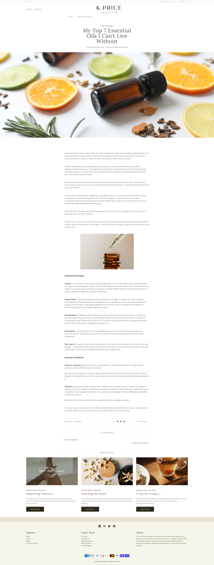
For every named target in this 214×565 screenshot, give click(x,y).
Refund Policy (86, 543)
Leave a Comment (140, 443)
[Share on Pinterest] (124, 421)
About (37, 9)
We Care (84, 536)
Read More (35, 509)
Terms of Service (87, 541)
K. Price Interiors (84, 17)
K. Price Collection (113, 561)
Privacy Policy (86, 545)
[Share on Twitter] (121, 421)
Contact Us (85, 539)
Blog (71, 17)
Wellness (109, 26)
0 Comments (142, 421)
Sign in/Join (166, 1)
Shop (28, 9)
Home (103, 26)
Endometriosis (31, 490)
